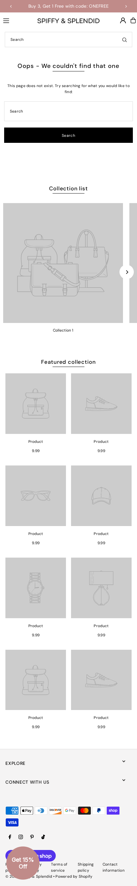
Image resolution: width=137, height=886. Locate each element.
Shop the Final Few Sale (88, 6)
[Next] (126, 6)
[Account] (123, 20)
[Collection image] (63, 263)
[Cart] (133, 20)
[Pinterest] (32, 837)
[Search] (124, 39)
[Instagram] (20, 837)
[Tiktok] (43, 837)
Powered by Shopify (73, 876)
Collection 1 (63, 330)
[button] (23, 863)
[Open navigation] (17, 20)
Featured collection (68, 361)
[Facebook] (10, 837)
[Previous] (11, 6)
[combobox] (68, 39)
